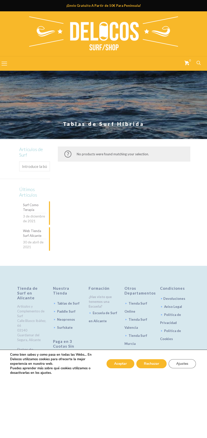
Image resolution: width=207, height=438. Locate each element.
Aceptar (120, 363)
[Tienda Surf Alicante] (103, 33)
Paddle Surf (66, 311)
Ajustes (182, 363)
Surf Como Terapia (31, 207)
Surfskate (65, 327)
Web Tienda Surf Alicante (32, 233)
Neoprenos (66, 319)
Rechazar (151, 363)
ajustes (45, 373)
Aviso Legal (173, 307)
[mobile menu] (4, 63)
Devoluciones (174, 299)
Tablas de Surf (68, 303)
